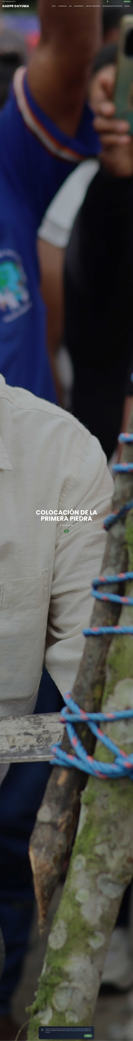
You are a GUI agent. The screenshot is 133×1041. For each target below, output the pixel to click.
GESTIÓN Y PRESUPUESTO (93, 6)
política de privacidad (82, 1030)
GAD (70, 6)
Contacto (127, 1)
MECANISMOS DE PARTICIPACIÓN (112, 6)
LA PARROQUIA (62, 6)
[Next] (130, 522)
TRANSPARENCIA (79, 6)
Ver (54, 531)
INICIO (54, 6)
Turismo (127, 6)
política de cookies (71, 1030)
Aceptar (88, 1036)
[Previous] (3, 522)
